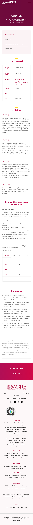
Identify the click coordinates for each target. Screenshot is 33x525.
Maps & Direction (15, 393)
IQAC (7, 507)
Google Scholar (13, 466)
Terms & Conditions (16, 520)
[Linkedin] (22, 402)
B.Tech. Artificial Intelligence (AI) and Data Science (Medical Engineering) (16, 20)
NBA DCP (12, 507)
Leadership (24, 475)
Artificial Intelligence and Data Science (15, 427)
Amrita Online (22, 457)
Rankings (7, 475)
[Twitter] (15, 402)
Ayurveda (22, 429)
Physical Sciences (12, 440)
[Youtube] (18, 402)
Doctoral (17, 455)
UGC (22, 507)
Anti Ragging (25, 393)
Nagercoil (24, 496)
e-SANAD (11, 488)
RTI (24, 518)
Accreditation (15, 475)
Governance (20, 477)
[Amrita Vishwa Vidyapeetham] (9, 3)
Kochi (13, 496)
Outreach (16, 395)
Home (16, 18)
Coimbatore (7, 496)
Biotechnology (9, 431)
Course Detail (9, 35)
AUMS (6, 485)
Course (12, 22)
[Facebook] (11, 402)
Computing (24, 431)
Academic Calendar (15, 485)
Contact (23, 398)
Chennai (26, 494)
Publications (19, 468)
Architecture (9, 425)
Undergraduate (11, 453)
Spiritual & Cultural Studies (16, 442)
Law (23, 433)
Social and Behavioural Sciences (16, 444)
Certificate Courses (12, 457)
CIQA (26, 507)
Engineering (17, 433)
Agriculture (7, 422)
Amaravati (13, 494)
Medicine (23, 436)
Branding (24, 485)
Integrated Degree (9, 455)
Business (16, 431)
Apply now (6, 393)
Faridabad (13, 499)
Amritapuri (6, 494)
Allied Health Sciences (13, 429)
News (8, 398)
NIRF (18, 507)
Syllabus (7, 39)
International (24, 455)
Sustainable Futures (16, 447)
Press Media (12, 477)
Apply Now (16, 373)
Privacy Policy (25, 517)
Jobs (18, 398)
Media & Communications (13, 436)
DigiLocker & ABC (20, 488)
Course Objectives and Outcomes (15, 44)
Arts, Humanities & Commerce (19, 422)
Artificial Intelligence (20, 425)
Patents (26, 466)
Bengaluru (20, 494)
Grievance (9, 518)
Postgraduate (20, 453)
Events (14, 398)
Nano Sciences (10, 438)
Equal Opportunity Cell (18, 518)
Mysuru (19, 496)
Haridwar (20, 499)
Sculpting (21, 440)
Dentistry (10, 433)
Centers (6, 466)
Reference (8, 48)
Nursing (17, 438)
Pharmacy (23, 438)
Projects (12, 468)
